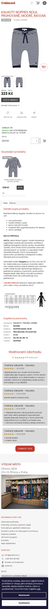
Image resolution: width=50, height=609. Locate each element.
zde (38, 589)
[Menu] (44, 3)
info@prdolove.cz (12, 555)
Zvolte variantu (10, 100)
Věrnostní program (9, 537)
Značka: (20, 20)
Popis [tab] (5, 203)
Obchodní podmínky (10, 522)
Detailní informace (9, 105)
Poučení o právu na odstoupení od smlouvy (19, 531)
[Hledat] (31, 3)
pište (6, 285)
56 (3, 193)
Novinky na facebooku (14, 562)
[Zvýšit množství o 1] (39, 139)
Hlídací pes (22, 117)
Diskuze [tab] (12, 203)
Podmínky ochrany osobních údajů (16, 525)
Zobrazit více (25, 448)
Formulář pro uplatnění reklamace (15, 528)
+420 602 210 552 (12, 559)
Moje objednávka (8, 543)
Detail (20, 188)
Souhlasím (24, 603)
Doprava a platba (8, 534)
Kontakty (5, 540)
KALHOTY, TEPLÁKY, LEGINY (25, 323)
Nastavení (24, 595)
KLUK (15, 335)
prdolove (8, 566)
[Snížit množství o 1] (39, 142)
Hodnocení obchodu (25, 352)
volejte (16, 285)
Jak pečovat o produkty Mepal (14, 576)
